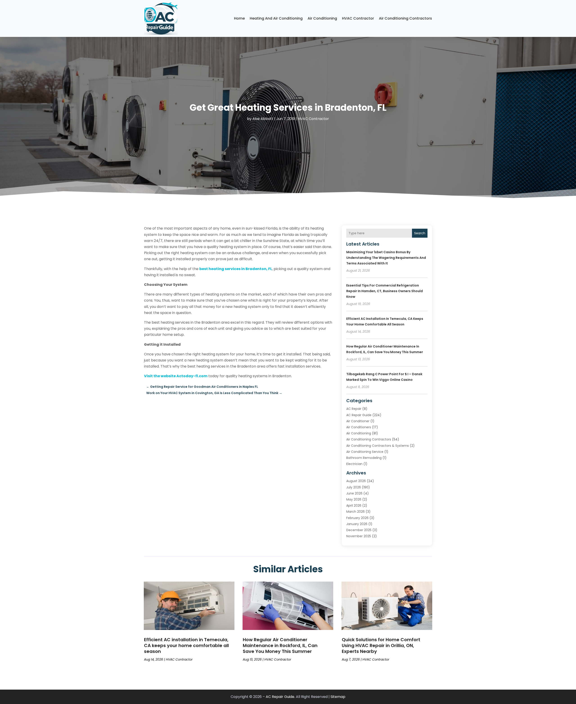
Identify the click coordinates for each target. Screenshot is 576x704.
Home (239, 18)
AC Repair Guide (358, 415)
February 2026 (357, 518)
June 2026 (354, 493)
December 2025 (358, 530)
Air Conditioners (358, 427)
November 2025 (358, 536)
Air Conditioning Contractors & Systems (377, 445)
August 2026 (356, 481)
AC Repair (353, 408)
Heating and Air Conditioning (276, 18)
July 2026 (353, 487)
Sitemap (338, 696)
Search (419, 233)
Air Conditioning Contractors (405, 18)
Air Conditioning (322, 18)
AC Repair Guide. (280, 696)
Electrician (354, 464)
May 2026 (353, 499)
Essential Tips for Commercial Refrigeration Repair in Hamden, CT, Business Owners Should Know (384, 291)
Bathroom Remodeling (364, 458)
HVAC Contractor (358, 18)
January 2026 (356, 524)
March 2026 (355, 511)
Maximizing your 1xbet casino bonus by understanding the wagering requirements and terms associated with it (386, 258)
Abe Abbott (262, 118)
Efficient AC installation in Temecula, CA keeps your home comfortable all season (186, 645)
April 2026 (353, 505)
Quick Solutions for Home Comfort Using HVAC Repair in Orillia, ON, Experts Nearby (381, 645)
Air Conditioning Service (364, 451)
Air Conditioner (357, 421)
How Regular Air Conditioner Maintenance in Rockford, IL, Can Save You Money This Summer (280, 645)
